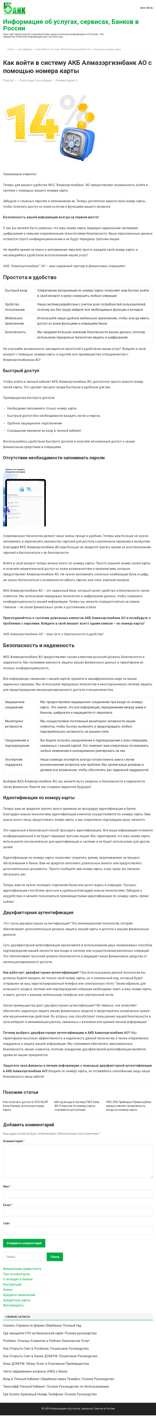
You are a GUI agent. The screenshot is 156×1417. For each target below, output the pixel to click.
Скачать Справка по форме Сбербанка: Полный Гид (42, 1325)
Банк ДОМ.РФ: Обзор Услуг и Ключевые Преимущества (46, 1364)
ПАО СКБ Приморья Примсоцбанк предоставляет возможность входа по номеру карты (128, 1105)
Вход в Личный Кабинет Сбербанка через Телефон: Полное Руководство (58, 1379)
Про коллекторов (16, 1274)
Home (11, 49)
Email (8, 1205)
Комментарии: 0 (66, 80)
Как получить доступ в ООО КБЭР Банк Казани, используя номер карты (25, 1105)
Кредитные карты (16, 1300)
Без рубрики (25, 49)
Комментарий (14, 1141)
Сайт (6, 1223)
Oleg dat (8, 80)
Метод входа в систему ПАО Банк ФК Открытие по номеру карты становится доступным (76, 1105)
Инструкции (12, 1284)
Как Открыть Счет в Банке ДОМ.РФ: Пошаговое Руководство (50, 1356)
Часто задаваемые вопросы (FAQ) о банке (35, 1371)
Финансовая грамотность (22, 1269)
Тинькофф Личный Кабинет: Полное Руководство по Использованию (56, 1386)
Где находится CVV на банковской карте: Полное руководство (50, 1333)
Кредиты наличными (19, 1295)
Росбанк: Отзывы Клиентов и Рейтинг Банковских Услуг (46, 1341)
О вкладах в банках (18, 1279)
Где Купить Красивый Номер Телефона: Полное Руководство (50, 1394)
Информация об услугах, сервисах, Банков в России (71, 24)
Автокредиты (13, 1305)
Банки (7, 1290)
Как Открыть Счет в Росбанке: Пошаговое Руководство (46, 1348)
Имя (7, 1186)
